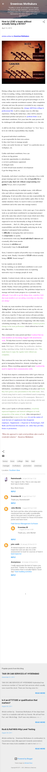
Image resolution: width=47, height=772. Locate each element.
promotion (27, 466)
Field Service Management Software (24, 524)
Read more (40, 693)
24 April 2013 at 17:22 (29, 478)
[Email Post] (3, 457)
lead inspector (16, 554)
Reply (13, 491)
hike (27, 461)
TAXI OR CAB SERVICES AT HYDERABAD (20, 673)
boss (12, 461)
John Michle (16, 508)
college (20, 461)
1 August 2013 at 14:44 (29, 508)
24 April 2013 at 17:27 (29, 496)
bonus (5, 461)
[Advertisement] (23, 636)
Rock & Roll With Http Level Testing (18, 729)
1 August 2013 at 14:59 (26, 529)
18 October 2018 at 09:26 (30, 562)
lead (33, 461)
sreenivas (38, 466)
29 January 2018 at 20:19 (28, 544)
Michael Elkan (28, 763)
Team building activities (23, 572)
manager (6, 466)
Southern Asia (14, 470)
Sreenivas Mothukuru (23, 3)
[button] (43, 22)
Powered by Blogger (25, 759)
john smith (15, 544)
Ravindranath (16, 478)
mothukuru (16, 466)
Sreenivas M (16, 496)
